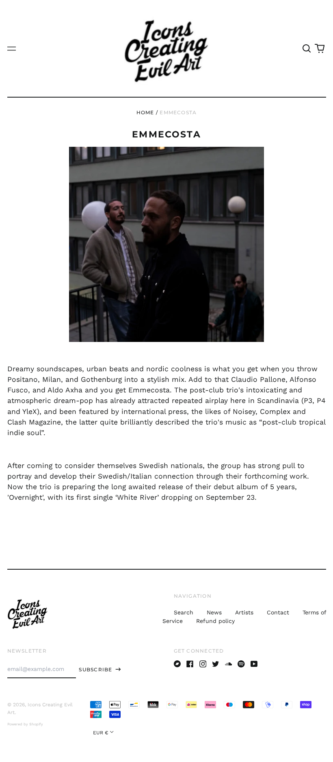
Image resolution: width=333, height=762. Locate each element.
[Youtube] (254, 664)
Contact (278, 612)
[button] (307, 48)
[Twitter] (215, 664)
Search (183, 612)
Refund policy (215, 621)
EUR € (100, 733)
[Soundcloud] (228, 664)
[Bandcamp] (177, 664)
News (214, 612)
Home (145, 112)
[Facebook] (190, 664)
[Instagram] (203, 664)
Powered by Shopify (25, 724)
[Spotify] (241, 664)
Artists (244, 612)
